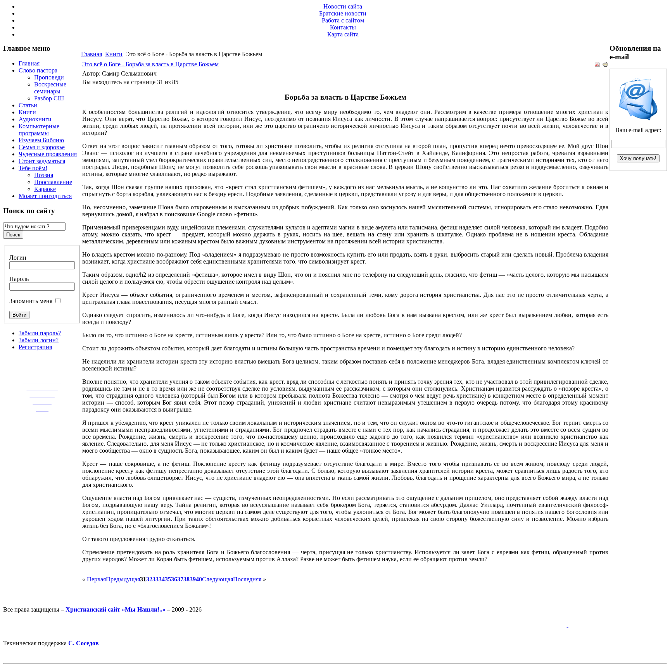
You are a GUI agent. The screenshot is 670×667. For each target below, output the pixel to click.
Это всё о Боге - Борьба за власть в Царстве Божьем (150, 64)
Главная (91, 54)
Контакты (343, 27)
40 (199, 579)
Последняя (247, 579)
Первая (96, 579)
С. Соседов (83, 643)
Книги (114, 54)
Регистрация (35, 347)
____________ (42, 381)
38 (186, 579)
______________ (42, 367)
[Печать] (605, 65)
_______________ (42, 360)
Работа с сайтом (343, 20)
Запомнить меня (30, 301)
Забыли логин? (39, 340)
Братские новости (342, 13)
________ (42, 395)
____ (42, 409)
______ (42, 402)
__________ (42, 388)
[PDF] (597, 65)
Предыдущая (123, 579)
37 (180, 579)
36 (174, 579)
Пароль (19, 279)
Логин (17, 257)
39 (193, 579)
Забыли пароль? (40, 333)
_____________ (42, 374)
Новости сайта (342, 6)
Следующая (217, 579)
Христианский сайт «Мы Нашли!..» (116, 609)
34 (162, 579)
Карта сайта (343, 34)
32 (149, 579)
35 (168, 579)
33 (155, 579)
